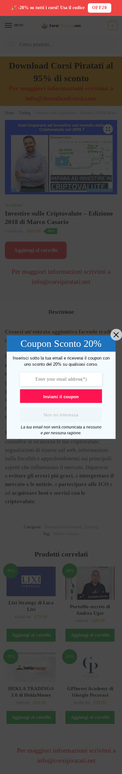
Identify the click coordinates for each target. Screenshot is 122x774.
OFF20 (99, 7)
